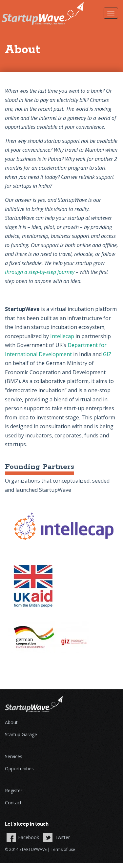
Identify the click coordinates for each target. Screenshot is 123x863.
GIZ (107, 354)
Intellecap (62, 336)
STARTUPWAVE (33, 849)
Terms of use (63, 849)
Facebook (28, 837)
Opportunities (19, 768)
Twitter (62, 837)
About (11, 722)
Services (13, 756)
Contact (13, 802)
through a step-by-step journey (39, 272)
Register (13, 790)
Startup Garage (21, 734)
